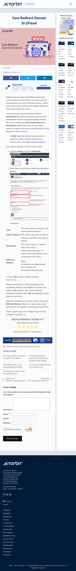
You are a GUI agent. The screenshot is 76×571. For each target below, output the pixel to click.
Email (6, 418)
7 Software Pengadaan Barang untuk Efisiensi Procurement (7, 516)
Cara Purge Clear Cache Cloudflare (71, 51)
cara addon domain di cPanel (33, 142)
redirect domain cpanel (14, 346)
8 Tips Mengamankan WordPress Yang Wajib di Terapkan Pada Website (38, 358)
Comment (8, 410)
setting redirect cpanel (32, 346)
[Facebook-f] (4, 494)
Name (6, 414)
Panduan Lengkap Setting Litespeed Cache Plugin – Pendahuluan (63, 113)
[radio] (19, 327)
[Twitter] (10, 494)
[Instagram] (7, 494)
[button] (70, 4)
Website (6, 423)
